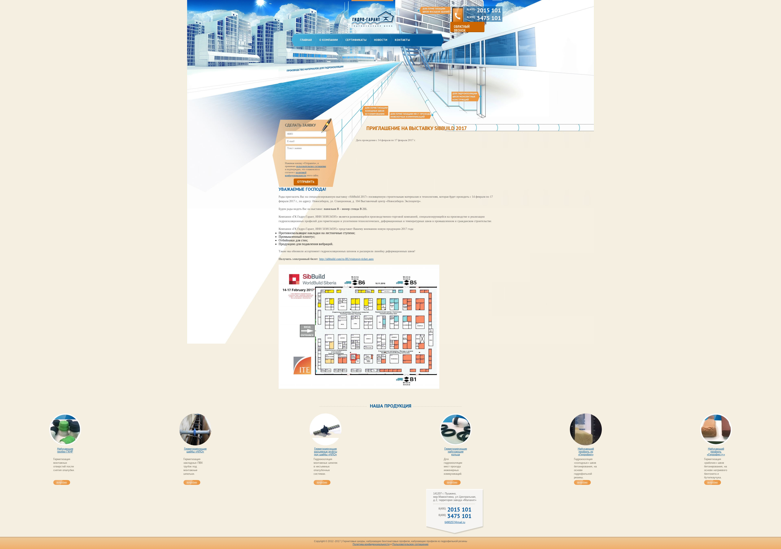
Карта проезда (311, 52)
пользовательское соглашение (311, 166)
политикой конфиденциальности (295, 174)
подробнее (61, 482)
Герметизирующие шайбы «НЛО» (195, 450)
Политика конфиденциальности (371, 544)
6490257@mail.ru (455, 522)
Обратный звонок (462, 28)
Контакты (402, 40)
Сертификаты (356, 40)
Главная (306, 40)
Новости (380, 40)
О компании (328, 40)
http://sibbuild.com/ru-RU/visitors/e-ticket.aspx (346, 259)
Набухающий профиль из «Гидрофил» (586, 451)
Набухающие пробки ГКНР (65, 450)
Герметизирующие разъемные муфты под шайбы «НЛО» (325, 451)
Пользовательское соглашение (410, 544)
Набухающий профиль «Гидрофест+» (716, 451)
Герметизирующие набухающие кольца (455, 451)
